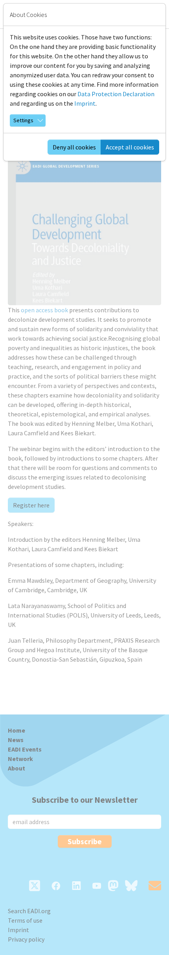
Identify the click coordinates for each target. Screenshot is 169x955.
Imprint (85, 103)
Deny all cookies (74, 147)
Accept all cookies (130, 147)
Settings (23, 120)
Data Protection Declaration (115, 94)
